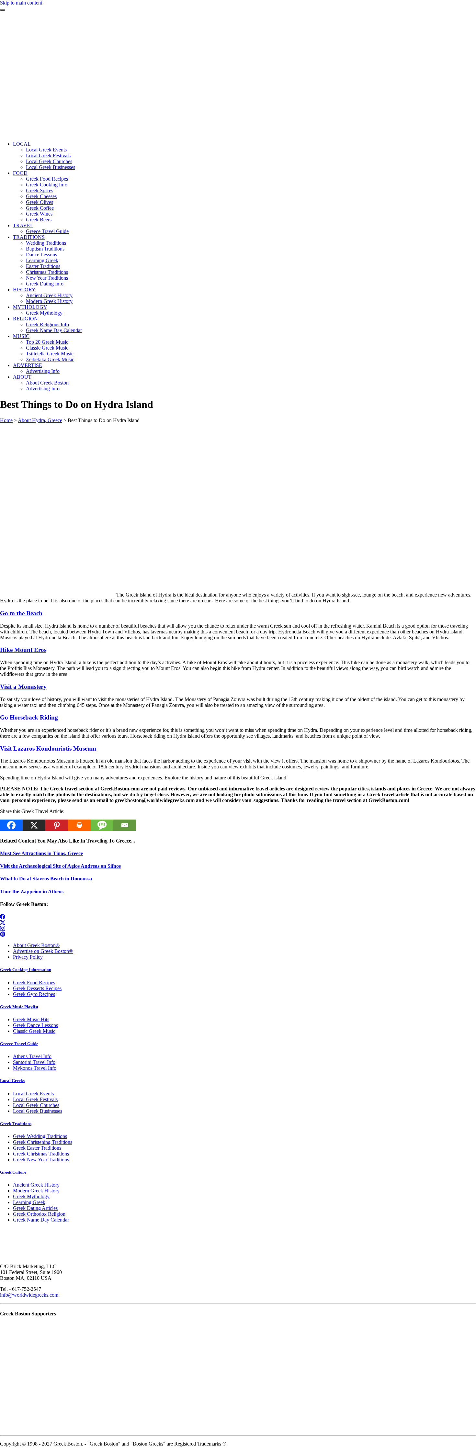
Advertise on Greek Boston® (43, 951)
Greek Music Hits (31, 1019)
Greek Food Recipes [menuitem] (47, 179)
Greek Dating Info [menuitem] (44, 283)
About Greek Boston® (36, 945)
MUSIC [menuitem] (21, 336)
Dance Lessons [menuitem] (41, 254)
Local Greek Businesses (37, 1111)
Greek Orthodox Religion (39, 1214)
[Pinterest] (56, 825)
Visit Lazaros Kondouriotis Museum (48, 748)
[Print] (79, 825)
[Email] (124, 825)
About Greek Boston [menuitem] (47, 382)
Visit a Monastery (23, 686)
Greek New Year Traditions (41, 1159)
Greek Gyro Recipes (34, 994)
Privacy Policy (28, 957)
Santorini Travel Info (34, 1062)
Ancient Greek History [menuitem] (49, 295)
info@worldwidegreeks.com (29, 1295)
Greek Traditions (15, 1123)
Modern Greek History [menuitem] (49, 301)
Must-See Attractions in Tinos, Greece (41, 853)
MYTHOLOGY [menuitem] (30, 307)
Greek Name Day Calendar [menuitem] (54, 330)
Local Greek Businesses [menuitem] (50, 167)
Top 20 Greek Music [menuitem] (47, 342)
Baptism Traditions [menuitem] (45, 248)
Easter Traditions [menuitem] (43, 266)
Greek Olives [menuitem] (39, 202)
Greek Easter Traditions (37, 1148)
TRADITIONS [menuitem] (29, 237)
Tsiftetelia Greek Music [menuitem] (50, 353)
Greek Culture (13, 1172)
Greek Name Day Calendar (41, 1220)
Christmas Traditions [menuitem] (47, 272)
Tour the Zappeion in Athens (31, 891)
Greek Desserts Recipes (37, 988)
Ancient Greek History (36, 1185)
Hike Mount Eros (23, 649)
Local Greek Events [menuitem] (46, 149)
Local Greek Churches (36, 1105)
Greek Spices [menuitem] (39, 190)
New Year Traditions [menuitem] (47, 278)
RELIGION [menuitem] (25, 318)
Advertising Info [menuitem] (43, 371)
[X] (34, 825)
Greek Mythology (31, 1196)
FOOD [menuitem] (20, 173)
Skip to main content (21, 3)
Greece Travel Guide (19, 1043)
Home (6, 420)
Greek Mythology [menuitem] (44, 313)
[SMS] (102, 825)
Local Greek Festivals (35, 1099)
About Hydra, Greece (40, 420)
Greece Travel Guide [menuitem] (47, 231)
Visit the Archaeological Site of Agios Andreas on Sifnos (60, 866)
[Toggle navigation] (2, 10)
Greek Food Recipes (34, 982)
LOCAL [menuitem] (22, 144)
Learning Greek (29, 1202)
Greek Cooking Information (25, 969)
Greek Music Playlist (19, 1006)
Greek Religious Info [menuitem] (47, 324)
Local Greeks (12, 1080)
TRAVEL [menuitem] (23, 225)
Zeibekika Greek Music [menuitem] (50, 359)
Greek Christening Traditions (42, 1142)
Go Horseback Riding (29, 717)
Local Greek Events (33, 1093)
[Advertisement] (238, 90)
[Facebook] (11, 825)
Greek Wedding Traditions (40, 1136)
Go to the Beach (21, 613)
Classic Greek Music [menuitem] (47, 348)
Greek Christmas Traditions (41, 1153)
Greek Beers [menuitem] (38, 219)
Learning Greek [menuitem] (42, 260)
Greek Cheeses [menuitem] (41, 196)
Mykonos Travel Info (34, 1068)
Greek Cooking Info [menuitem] (46, 184)
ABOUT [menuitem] (22, 377)
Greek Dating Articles (35, 1208)
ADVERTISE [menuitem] (27, 365)
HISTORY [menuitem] (24, 289)
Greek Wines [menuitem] (39, 214)
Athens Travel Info (32, 1056)
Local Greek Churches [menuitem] (49, 161)
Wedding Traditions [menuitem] (46, 243)
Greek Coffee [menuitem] (40, 208)
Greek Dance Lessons (35, 1025)
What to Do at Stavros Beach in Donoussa (46, 878)
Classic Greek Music (34, 1031)
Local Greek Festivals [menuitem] (48, 155)
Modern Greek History (36, 1190)
